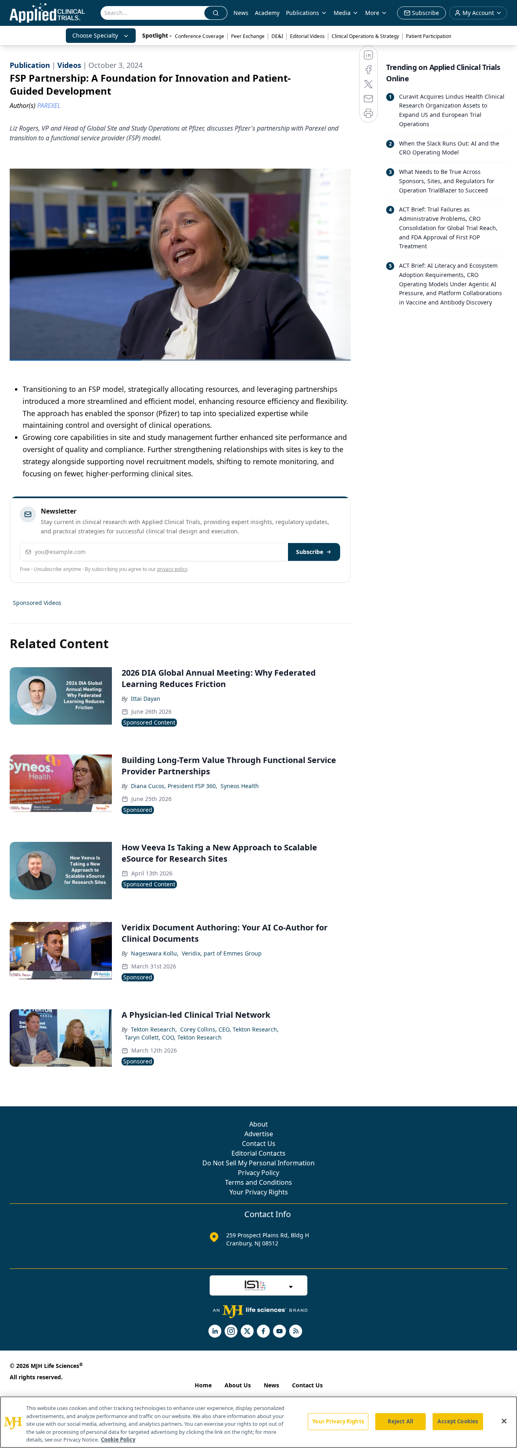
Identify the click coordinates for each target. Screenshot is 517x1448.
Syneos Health (240, 786)
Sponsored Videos (37, 603)
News (240, 13)
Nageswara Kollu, (155, 953)
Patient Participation (428, 36)
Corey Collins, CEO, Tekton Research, (229, 1029)
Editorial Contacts (258, 1153)
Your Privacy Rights (258, 1192)
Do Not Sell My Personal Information (258, 1162)
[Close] (504, 1421)
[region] (258, 1422)
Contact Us (258, 1143)
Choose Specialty (95, 35)
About (258, 1124)
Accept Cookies (457, 1421)
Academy (267, 13)
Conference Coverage (199, 36)
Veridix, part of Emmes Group (222, 953)
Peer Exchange (248, 36)
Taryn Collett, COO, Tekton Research (173, 1037)
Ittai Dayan (145, 698)
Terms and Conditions (258, 1182)
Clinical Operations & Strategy (365, 36)
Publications (302, 13)
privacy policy (172, 569)
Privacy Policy (258, 1172)
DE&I (277, 36)
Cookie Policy (118, 1439)
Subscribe (309, 552)
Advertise (258, 1133)
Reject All (400, 1421)
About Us (238, 1385)
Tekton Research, (154, 1029)
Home (203, 1385)
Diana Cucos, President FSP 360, (174, 786)
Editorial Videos (307, 36)
